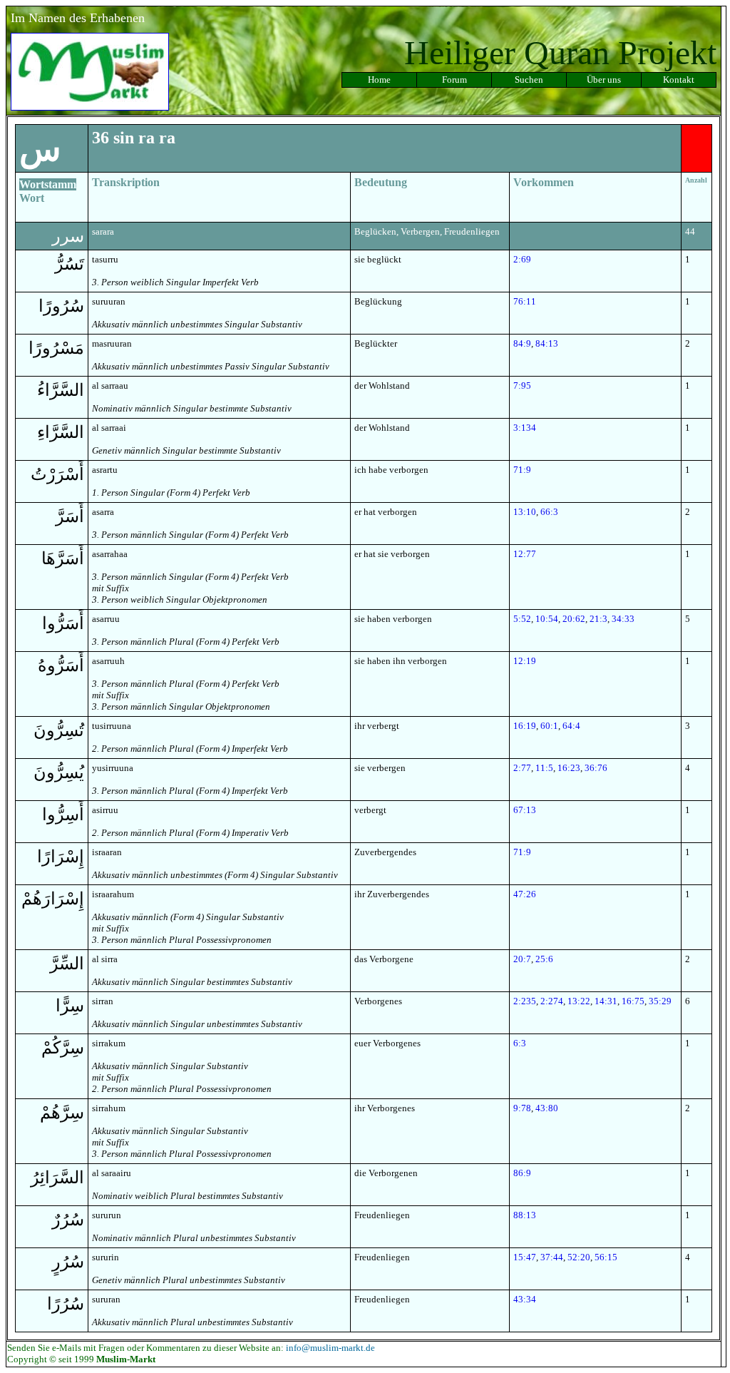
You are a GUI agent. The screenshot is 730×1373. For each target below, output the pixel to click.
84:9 (522, 343)
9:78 (522, 1108)
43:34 (524, 1299)
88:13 (524, 1215)
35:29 (660, 1001)
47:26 (524, 894)
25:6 (544, 959)
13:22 (578, 1001)
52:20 (578, 1257)
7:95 (522, 385)
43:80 (546, 1108)
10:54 (546, 618)
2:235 (524, 1001)
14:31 (606, 1001)
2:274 (551, 1001)
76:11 (524, 301)
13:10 (524, 511)
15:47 (524, 1257)
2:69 (522, 259)
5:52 (522, 618)
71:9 (522, 469)
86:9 (522, 1173)
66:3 (549, 511)
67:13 (524, 810)
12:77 (524, 553)
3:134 (524, 427)
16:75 (633, 1001)
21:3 (598, 618)
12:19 (524, 660)
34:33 (623, 618)
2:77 (522, 767)
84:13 (546, 343)
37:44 (551, 1257)
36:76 (596, 767)
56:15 (606, 1257)
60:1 (549, 725)
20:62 (573, 618)
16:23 (568, 767)
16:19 (524, 725)
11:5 (544, 767)
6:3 (519, 1043)
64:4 (571, 725)
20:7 (522, 959)
